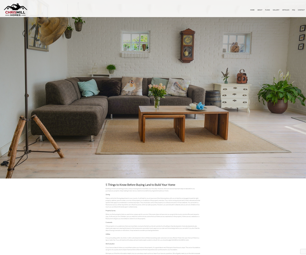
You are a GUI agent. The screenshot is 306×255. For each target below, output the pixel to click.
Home (252, 10)
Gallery (276, 10)
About (259, 10)
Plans (267, 10)
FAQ (293, 10)
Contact (301, 10)
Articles (285, 10)
